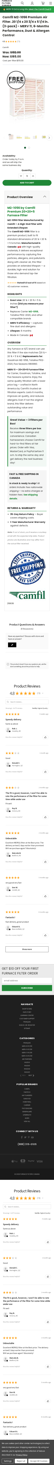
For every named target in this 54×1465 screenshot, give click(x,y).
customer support (27, 1019)
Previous (5, 138)
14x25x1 (27, 1062)
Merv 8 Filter (27, 1046)
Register (31, 1025)
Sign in (22, 1025)
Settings (8, 1461)
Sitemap (27, 1028)
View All (27, 1121)
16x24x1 (27, 1072)
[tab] (27, 197)
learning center (27, 1015)
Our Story (27, 1012)
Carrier (27, 1105)
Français (27, 1022)
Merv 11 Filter (27, 1053)
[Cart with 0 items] (43, 3)
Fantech (27, 1092)
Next (49, 138)
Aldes (27, 1118)
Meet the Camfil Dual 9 (40, 9)
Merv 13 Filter (27, 1056)
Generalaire (27, 1112)
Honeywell (27, 1102)
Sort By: (34, 708)
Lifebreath (27, 1115)
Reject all (21, 1461)
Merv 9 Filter (27, 1049)
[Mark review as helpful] (45, 737)
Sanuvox (27, 1099)
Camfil (27, 1089)
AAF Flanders (27, 1095)
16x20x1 (27, 1066)
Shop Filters (27, 1009)
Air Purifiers (27, 1059)
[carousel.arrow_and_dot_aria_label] (29, 148)
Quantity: (27, 170)
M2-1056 (33, 311)
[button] (12, 644)
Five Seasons (27, 1108)
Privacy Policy (21, 1455)
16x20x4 (27, 1069)
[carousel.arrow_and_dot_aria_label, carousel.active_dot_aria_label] (25, 148)
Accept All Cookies (38, 1461)
